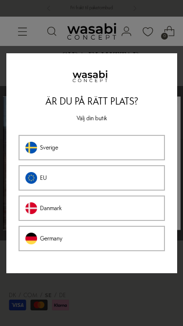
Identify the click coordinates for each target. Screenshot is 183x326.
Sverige (49, 147)
